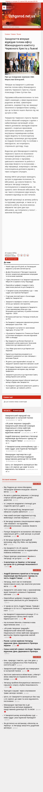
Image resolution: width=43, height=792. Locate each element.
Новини (13, 34)
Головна (7, 34)
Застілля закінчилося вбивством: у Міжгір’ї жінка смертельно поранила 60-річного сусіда (22, 677)
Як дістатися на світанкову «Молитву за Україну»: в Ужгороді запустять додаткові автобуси (21, 725)
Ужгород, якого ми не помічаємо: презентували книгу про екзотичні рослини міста (22, 584)
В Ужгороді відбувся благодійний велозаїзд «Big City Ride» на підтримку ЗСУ (20, 542)
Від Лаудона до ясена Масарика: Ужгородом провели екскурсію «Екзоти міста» (20, 489)
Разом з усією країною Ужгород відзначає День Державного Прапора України (21, 643)
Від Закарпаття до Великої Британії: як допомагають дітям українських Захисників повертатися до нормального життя (21, 343)
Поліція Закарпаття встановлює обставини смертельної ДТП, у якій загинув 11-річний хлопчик (22, 534)
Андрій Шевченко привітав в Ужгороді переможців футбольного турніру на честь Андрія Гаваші (21, 438)
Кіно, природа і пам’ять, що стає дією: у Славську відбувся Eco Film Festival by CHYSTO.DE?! (21, 662)
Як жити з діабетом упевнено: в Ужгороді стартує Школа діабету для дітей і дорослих (21, 497)
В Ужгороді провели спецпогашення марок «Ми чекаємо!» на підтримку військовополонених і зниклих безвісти (22, 523)
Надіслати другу (11, 259)
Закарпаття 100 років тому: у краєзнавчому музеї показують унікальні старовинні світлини (22, 592)
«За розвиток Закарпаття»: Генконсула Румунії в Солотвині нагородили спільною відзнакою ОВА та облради (22, 335)
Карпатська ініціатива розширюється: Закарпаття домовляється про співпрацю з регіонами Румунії (21, 356)
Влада (19, 34)
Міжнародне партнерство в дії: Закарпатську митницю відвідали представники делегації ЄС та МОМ (20, 457)
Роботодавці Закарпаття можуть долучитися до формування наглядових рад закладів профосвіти (22, 369)
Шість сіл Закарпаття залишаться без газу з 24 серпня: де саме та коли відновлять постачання (21, 467)
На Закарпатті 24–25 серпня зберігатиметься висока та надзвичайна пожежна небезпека (21, 550)
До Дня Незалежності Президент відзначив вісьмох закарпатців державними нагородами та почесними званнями (22, 274)
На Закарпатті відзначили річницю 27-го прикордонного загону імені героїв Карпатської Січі (21, 616)
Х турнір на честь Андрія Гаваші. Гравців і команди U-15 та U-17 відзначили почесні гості (22, 608)
